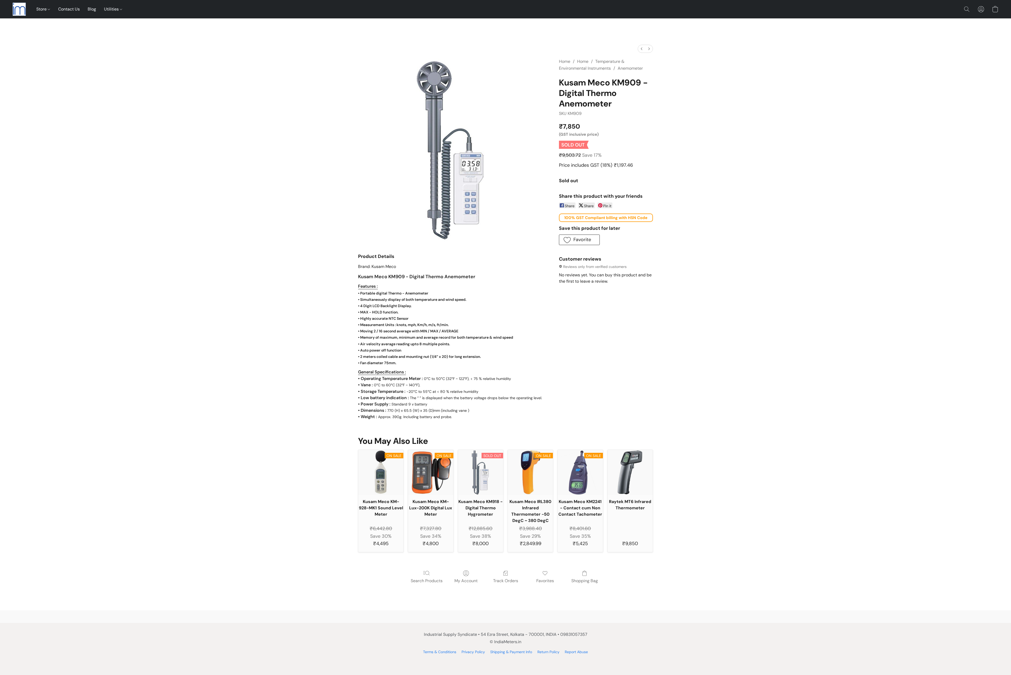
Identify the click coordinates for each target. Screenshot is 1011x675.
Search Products (427, 580)
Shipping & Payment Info (511, 651)
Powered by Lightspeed (505, 660)
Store (42, 9)
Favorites (545, 580)
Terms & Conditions (439, 651)
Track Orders (505, 580)
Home (564, 61)
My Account (466, 580)
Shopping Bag (584, 580)
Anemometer (630, 68)
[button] (19, 9)
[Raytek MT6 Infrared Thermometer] (630, 472)
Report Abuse (576, 651)
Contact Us (69, 9)
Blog (92, 9)
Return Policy (548, 651)
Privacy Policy (473, 651)
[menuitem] (641, 49)
